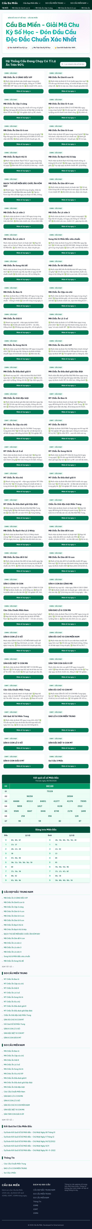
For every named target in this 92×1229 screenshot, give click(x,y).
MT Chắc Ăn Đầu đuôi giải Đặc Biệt (18, 1011)
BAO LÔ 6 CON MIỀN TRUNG (15, 1168)
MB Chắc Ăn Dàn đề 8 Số (15, 557)
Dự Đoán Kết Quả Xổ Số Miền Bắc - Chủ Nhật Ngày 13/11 (26, 1146)
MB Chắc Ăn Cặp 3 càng (42, 8)
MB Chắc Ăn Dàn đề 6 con (61, 530)
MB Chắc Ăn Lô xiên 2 (12, 943)
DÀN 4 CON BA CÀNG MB (60, 583)
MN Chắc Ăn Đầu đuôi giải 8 (15, 1078)
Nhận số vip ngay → (24, 91)
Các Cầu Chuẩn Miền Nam (14, 1092)
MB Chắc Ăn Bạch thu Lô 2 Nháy (19, 530)
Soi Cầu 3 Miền (10, 1173)
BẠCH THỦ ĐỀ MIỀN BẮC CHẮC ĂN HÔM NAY (22, 934)
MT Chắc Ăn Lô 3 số (12, 993)
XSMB (35, 1205)
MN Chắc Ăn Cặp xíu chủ (14, 1056)
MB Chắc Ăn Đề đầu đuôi (60, 265)
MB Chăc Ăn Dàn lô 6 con (14, 916)
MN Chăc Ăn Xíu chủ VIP (13, 1074)
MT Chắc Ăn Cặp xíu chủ (14, 984)
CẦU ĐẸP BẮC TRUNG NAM (44, 1190)
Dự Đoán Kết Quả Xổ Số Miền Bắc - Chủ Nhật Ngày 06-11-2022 (29, 1150)
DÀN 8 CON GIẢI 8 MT (12, 1038)
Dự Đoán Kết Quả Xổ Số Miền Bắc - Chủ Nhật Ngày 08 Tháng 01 (29, 1132)
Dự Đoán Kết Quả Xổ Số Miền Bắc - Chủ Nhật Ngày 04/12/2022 (29, 1141)
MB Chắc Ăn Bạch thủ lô (13, 925)
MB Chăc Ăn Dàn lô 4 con (65, 8)
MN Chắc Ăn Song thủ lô (13, 1069)
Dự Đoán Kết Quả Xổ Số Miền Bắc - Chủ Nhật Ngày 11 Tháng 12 (29, 1137)
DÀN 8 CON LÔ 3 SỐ (12, 1029)
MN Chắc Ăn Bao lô (11, 1051)
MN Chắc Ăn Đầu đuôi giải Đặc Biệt (18, 1083)
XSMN (35, 1213)
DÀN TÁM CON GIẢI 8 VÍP (14, 1114)
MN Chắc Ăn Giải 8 (11, 1060)
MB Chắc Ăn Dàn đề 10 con (62, 557)
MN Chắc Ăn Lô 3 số (12, 1065)
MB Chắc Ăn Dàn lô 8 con (14, 920)
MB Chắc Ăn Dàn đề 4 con (14, 938)
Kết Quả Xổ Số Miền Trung (14, 1024)
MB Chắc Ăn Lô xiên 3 (12, 947)
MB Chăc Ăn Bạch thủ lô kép (15, 929)
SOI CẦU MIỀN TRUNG (54, 3)
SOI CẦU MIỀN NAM (78, 3)
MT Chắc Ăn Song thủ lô (13, 997)
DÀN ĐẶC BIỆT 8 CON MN (14, 1110)
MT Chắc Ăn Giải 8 (11, 988)
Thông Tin (37, 1201)
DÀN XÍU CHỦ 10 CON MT (14, 1020)
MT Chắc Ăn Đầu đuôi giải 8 (15, 1006)
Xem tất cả (7, 967)
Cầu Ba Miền (10, 3)
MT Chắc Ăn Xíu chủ (12, 1002)
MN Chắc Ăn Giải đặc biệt (14, 1087)
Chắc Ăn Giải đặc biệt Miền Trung (17, 1015)
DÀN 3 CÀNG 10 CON (13, 583)
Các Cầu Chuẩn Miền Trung (15, 1164)
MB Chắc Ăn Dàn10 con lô (19, 8)
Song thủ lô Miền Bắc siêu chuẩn (17, 956)
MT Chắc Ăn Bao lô (11, 979)
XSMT (35, 1209)
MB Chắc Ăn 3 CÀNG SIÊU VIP (16, 898)
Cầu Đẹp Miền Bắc (30, 3)
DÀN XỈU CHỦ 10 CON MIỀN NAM (17, 1105)
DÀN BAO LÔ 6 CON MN (13, 1096)
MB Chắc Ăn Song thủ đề (14, 961)
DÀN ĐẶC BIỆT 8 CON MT (14, 1033)
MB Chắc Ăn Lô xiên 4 (12, 952)
